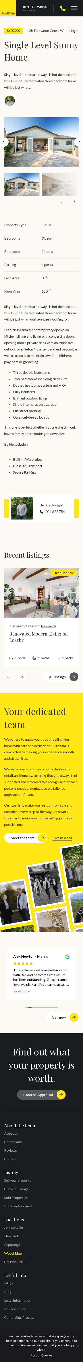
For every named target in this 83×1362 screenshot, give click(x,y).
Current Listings (16, 1189)
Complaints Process (19, 1317)
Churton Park (14, 1262)
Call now (59, 1017)
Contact (10, 1159)
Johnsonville (13, 1227)
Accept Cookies (41, 1355)
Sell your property (17, 1180)
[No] (77, 1346)
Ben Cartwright (51, 505)
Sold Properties (16, 1197)
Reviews (10, 1150)
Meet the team (23, 838)
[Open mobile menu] (74, 8)
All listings (57, 677)
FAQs (8, 1283)
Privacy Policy (15, 1309)
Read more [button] (21, 991)
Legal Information (17, 1300)
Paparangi (12, 1244)
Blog (8, 1291)
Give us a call (62, 838)
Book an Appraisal (38, 1094)
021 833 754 (55, 511)
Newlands (48, 626)
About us (11, 1133)
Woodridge (68, 30)
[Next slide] (73, 201)
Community (13, 1142)
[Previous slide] (62, 201)
